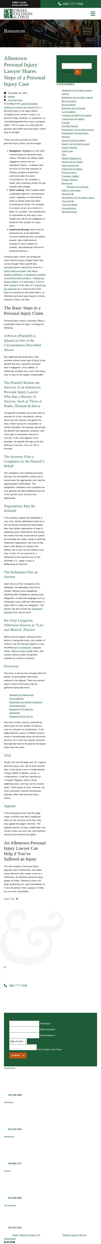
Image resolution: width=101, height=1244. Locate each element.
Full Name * (46, 1023)
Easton (44, 137)
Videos (44, 116)
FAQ (64, 154)
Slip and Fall (68, 194)
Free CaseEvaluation (20, 3)
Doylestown (46, 127)
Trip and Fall (68, 201)
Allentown (45, 130)
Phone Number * (48, 1029)
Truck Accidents (69, 205)
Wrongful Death (69, 212)
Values (39, 94)
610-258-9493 (15, 1198)
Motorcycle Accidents (72, 162)
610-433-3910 (15, 1129)
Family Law (46, 84)
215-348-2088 (15, 1095)
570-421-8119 (14, 1227)
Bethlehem (46, 134)
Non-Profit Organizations (53, 87)
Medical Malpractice (71, 158)
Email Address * (48, 1035)
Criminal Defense (49, 80)
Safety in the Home (71, 190)
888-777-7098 (17, 985)
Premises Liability (70, 176)
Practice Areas (43, 66)
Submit (16, 1055)
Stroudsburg (47, 141)
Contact (39, 120)
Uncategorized (69, 208)
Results (39, 102)
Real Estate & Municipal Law (55, 91)
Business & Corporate (51, 77)
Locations (40, 123)
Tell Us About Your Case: (49, 1049)
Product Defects (70, 180)
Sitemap (66, 1235)
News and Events (70, 165)
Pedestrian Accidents (72, 169)
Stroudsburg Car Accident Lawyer (78, 197)
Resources (41, 109)
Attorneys (40, 98)
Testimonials (42, 105)
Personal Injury (43, 62)
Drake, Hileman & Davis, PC (26, 1235)
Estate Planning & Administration (57, 73)
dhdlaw (11, 96)
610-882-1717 (15, 1163)
